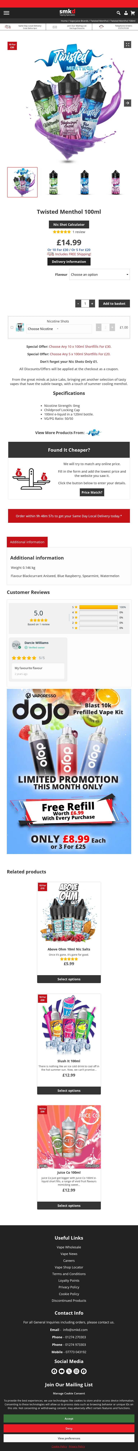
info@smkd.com (75, 1330)
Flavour (61, 274)
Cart (133, 12)
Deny (69, 1428)
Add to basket (114, 303)
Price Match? (92, 492)
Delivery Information (69, 261)
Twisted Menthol (99, 20)
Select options (69, 979)
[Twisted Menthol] (94, 433)
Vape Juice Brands (79, 20)
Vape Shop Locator (69, 1267)
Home (64, 20)
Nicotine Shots (58, 321)
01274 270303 (75, 1337)
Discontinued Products (69, 1300)
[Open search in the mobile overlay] (119, 13)
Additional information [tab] (27, 542)
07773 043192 (76, 1352)
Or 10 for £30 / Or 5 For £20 (68, 250)
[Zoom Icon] (127, 44)
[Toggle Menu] (6, 13)
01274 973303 (75, 1344)
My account (126, 12)
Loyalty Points (68, 1280)
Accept (69, 1418)
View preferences (69, 1438)
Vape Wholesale (69, 1247)
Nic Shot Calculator (69, 224)
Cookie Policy (59, 1446)
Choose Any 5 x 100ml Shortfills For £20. (80, 354)
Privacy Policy (77, 1446)
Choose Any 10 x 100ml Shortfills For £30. (80, 346)
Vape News (69, 1254)
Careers (69, 1260)
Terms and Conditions (69, 1274)
